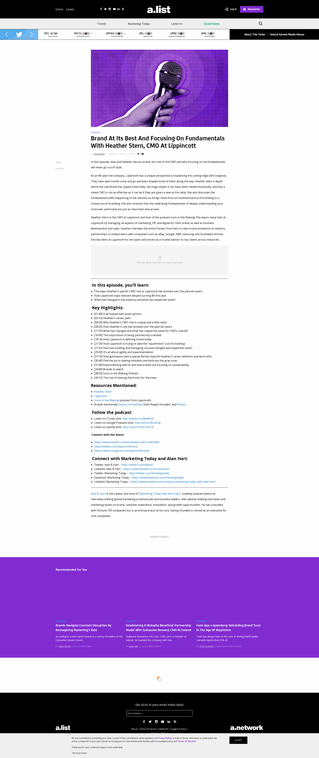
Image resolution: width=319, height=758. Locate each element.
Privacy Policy (164, 738)
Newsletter (253, 9)
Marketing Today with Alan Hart (160, 493)
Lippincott (100, 396)
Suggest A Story (178, 728)
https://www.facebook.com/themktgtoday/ (158, 477)
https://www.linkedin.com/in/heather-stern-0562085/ (127, 442)
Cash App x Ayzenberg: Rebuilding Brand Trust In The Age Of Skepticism (228, 627)
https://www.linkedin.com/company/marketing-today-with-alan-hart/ (173, 482)
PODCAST (131, 621)
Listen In (176, 24)
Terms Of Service (148, 728)
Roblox (181, 404)
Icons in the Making (106, 400)
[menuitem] (102, 23)
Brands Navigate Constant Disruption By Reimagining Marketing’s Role (83, 627)
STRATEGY (61, 621)
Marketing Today (139, 24)
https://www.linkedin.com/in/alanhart (146, 469)
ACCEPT (238, 740)
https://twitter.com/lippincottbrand (116, 446)
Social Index (212, 24)
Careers (70, 9)
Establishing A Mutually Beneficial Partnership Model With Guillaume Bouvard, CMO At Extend (158, 627)
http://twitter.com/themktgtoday (149, 473)
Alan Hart (99, 154)
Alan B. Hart (98, 493)
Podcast (96, 132)
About (134, 728)
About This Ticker (254, 34)
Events (59, 9)
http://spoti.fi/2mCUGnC (137, 427)
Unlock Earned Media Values (287, 34)
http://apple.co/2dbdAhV (137, 418)
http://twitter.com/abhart (137, 465)
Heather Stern (103, 391)
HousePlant (135, 404)
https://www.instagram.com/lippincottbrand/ (122, 450)
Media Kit (163, 728)
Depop (122, 404)
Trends (101, 24)
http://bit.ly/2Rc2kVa (147, 423)
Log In (233, 9)
